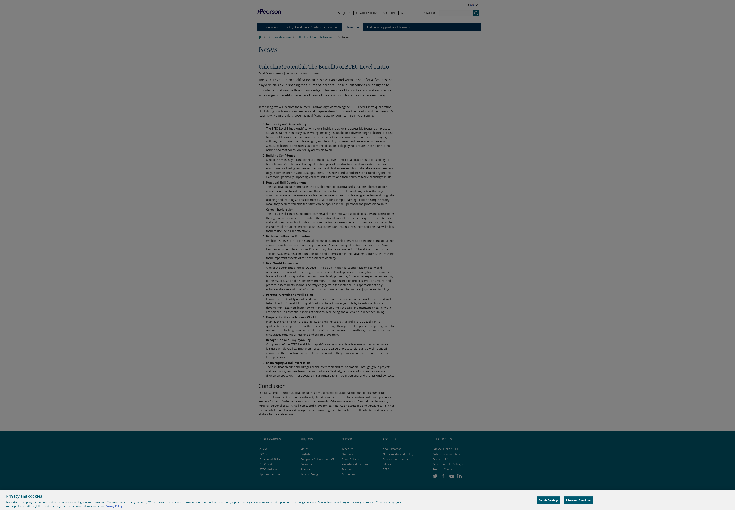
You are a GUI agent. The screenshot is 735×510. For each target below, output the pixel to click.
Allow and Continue (578, 500)
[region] (367, 500)
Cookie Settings (548, 500)
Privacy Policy (113, 506)
